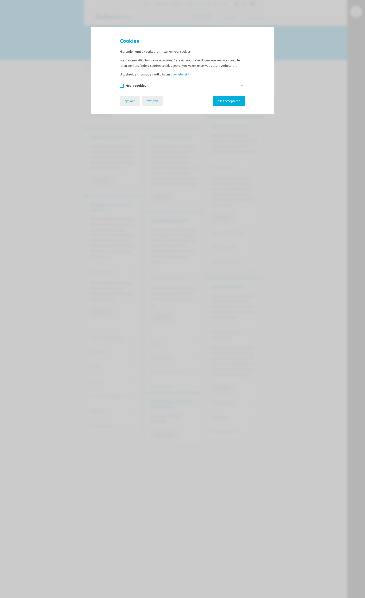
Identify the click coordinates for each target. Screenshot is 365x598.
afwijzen (152, 101)
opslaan (130, 101)
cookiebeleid (180, 74)
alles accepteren (229, 101)
